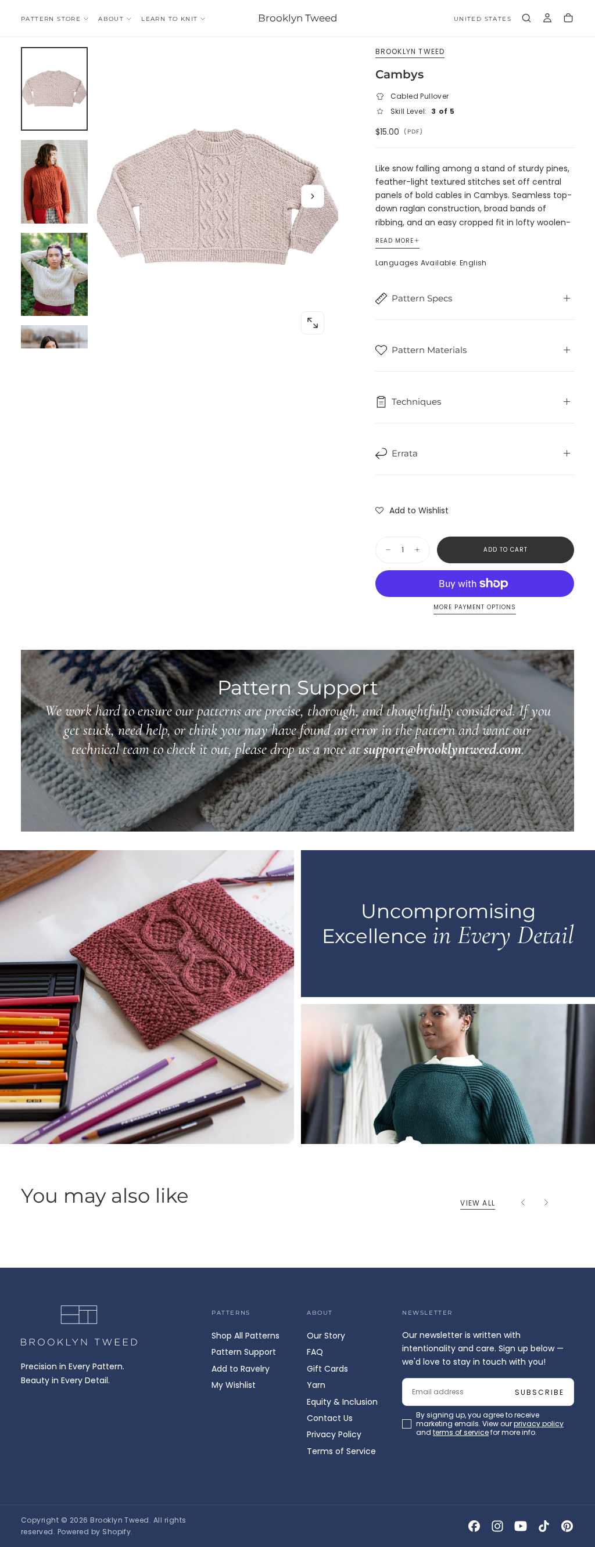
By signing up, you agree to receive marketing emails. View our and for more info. (298, 820)
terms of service (332, 820)
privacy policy (260, 820)
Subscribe (365, 788)
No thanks (297, 853)
